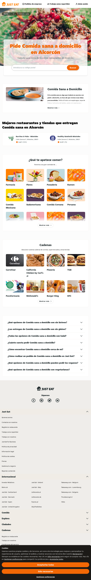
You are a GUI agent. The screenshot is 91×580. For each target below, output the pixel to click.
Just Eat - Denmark (8, 497)
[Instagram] (41, 400)
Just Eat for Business (9, 442)
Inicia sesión (83, 4)
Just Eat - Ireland (37, 482)
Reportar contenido (8, 471)
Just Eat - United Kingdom (11, 507)
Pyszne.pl (35, 502)
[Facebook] (33, 400)
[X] (49, 400)
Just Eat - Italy (36, 487)
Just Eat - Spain (7, 502)
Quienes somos (7, 417)
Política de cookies (8, 456)
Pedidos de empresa (33, 4)
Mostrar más (52, 108)
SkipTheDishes (37, 507)
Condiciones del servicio (10, 544)
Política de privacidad (9, 447)
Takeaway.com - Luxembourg (71, 487)
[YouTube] (57, 400)
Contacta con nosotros (9, 422)
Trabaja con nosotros (9, 437)
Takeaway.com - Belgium (69, 482)
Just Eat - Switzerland (9, 492)
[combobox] (39, 67)
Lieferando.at (36, 492)
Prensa (4, 461)
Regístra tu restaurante (10, 427)
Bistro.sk (5, 487)
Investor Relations (8, 482)
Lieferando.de (36, 497)
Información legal (8, 451)
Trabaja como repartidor (60, 4)
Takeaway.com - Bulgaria (69, 492)
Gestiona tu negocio (9, 466)
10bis (63, 502)
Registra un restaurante (10, 536)
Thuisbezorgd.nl (66, 497)
